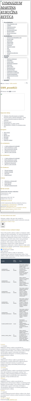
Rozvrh (7, 173)
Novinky (6, 137)
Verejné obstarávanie (10, 185)
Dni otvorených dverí (11, 149)
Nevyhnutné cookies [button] (6, 248)
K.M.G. (5, 134)
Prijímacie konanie (10, 151)
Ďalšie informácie (25, 246)
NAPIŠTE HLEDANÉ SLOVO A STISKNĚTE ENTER (13, 207)
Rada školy (7, 184)
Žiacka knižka (8, 170)
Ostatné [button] (3, 390)
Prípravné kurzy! (7, 122)
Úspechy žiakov (8, 140)
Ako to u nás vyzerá (10, 152)
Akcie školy (7, 132)
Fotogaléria (8, 182)
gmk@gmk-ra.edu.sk (6, 200)
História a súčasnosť (10, 181)
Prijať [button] (13, 221)
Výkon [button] (2, 356)
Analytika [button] (3, 367)
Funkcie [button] (3, 344)
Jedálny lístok (8, 172)
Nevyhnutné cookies (8, 249)
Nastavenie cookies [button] (6, 221)
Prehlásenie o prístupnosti (9, 204)
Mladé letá (7, 135)
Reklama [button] (3, 378)
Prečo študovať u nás (10, 147)
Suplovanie (8, 175)
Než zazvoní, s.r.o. (11, 206)
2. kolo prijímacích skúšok (12, 146)
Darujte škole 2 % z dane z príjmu (11, 123)
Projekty (6, 138)
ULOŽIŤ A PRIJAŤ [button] (5, 398)
